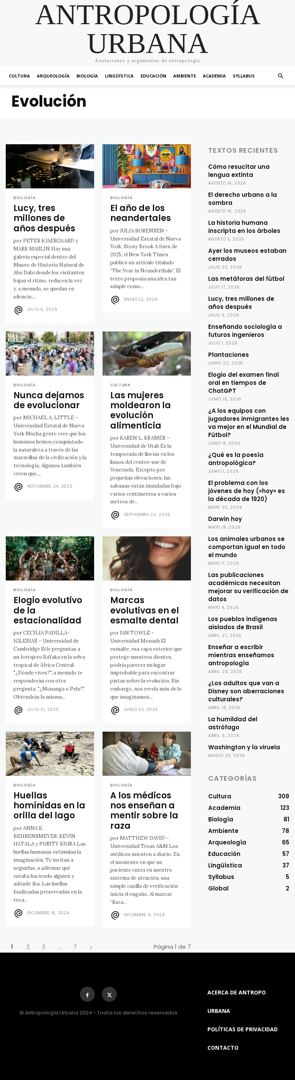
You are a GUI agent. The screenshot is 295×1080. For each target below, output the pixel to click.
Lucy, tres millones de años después (44, 218)
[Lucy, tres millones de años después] (50, 166)
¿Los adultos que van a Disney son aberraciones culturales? (246, 691)
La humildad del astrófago (232, 723)
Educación (153, 76)
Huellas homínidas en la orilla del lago (49, 806)
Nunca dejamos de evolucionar (48, 400)
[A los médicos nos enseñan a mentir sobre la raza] (147, 754)
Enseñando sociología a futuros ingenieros (245, 331)
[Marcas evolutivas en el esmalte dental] (147, 558)
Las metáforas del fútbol (246, 279)
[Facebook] (87, 994)
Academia (214, 76)
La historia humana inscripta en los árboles (244, 227)
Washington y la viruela (244, 747)
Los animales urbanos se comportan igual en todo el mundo (246, 547)
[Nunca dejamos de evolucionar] (50, 353)
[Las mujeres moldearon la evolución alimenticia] (147, 353)
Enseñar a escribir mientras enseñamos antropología (241, 655)
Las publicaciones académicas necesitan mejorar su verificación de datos (248, 587)
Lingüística (119, 76)
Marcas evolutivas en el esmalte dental (144, 610)
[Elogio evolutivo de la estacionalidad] (50, 558)
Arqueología (53, 76)
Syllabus (244, 76)
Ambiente (184, 76)
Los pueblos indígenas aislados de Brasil (242, 623)
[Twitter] (109, 994)
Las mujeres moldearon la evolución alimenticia (140, 410)
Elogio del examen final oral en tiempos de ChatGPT (243, 383)
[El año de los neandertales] (147, 166)
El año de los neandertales (140, 213)
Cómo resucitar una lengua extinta (239, 171)
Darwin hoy (225, 519)
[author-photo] (19, 310)
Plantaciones (228, 355)
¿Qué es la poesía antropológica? (236, 459)
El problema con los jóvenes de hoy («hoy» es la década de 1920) (246, 491)
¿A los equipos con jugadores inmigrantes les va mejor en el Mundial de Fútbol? (248, 423)
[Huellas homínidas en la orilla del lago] (50, 754)
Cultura (19, 76)
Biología (87, 76)
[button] (280, 76)
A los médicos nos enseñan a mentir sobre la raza (144, 811)
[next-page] (91, 947)
